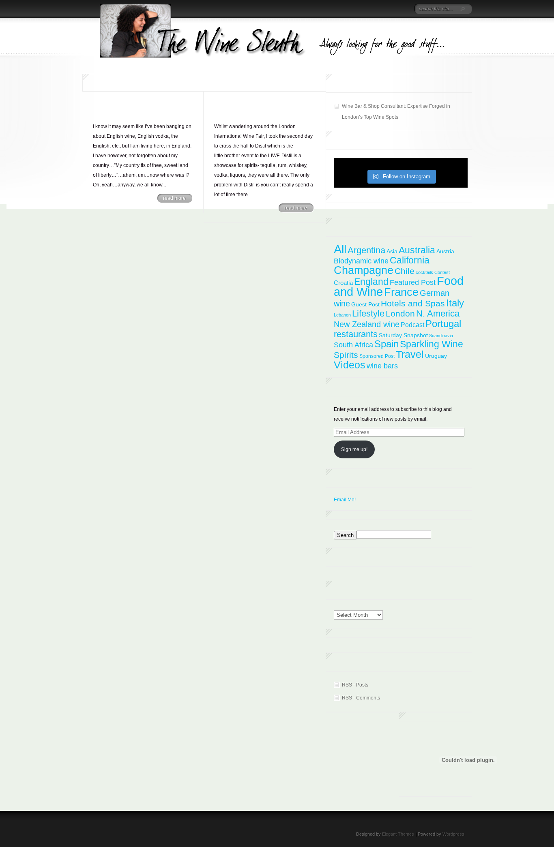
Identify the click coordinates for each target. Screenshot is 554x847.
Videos (349, 364)
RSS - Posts (355, 685)
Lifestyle (368, 313)
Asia (392, 251)
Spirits (346, 354)
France (401, 292)
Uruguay (436, 356)
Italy (455, 302)
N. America (438, 313)
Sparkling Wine (431, 344)
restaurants (356, 334)
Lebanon (342, 314)
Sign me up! (354, 449)
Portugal (443, 323)
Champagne (363, 270)
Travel (410, 354)
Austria (445, 251)
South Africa (353, 345)
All (340, 249)
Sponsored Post (377, 356)
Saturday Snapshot (403, 335)
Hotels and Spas (413, 303)
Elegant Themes (398, 834)
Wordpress (453, 834)
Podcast (412, 324)
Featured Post (413, 282)
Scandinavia (441, 335)
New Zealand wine (366, 324)
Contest (442, 272)
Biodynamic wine (361, 261)
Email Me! (345, 500)
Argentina (366, 250)
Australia (417, 250)
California (409, 260)
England (371, 281)
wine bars (382, 366)
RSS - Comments (361, 698)
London (400, 313)
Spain (386, 344)
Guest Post (365, 304)
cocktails (424, 272)
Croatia (343, 282)
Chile (404, 271)
